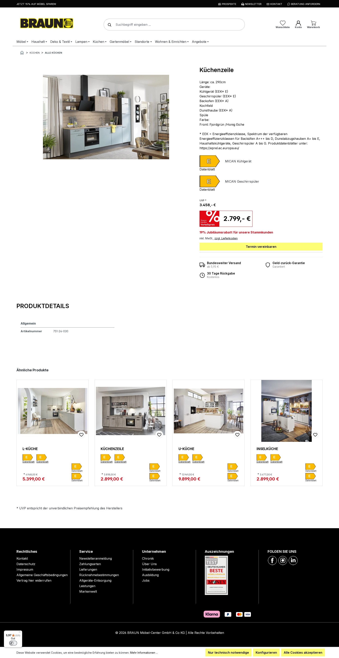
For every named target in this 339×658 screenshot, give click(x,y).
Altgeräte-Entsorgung (95, 580)
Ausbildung (150, 575)
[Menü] (19, 633)
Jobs (145, 580)
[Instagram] (282, 560)
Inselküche (267, 449)
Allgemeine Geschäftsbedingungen (42, 575)
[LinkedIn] (293, 560)
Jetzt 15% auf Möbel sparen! (36, 3)
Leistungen (87, 586)
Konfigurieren (266, 652)
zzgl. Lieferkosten (226, 238)
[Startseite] (22, 52)
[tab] (42, 306)
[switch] (13, 643)
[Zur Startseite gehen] (45, 24)
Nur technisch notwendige (228, 652)
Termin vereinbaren (261, 247)
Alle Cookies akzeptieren (303, 652)
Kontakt (22, 558)
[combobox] (174, 24)
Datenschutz (25, 564)
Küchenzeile (112, 449)
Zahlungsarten (90, 564)
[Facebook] (272, 560)
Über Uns (149, 564)
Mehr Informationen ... (144, 652)
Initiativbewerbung (155, 569)
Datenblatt (207, 169)
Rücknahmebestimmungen (99, 575)
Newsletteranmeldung (95, 558)
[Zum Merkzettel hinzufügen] (81, 435)
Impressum (24, 569)
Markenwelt (88, 591)
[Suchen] (108, 24)
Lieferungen (88, 569)
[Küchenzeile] (106, 117)
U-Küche (186, 449)
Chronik (148, 558)
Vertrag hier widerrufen (33, 580)
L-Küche (30, 449)
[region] (106, 117)
